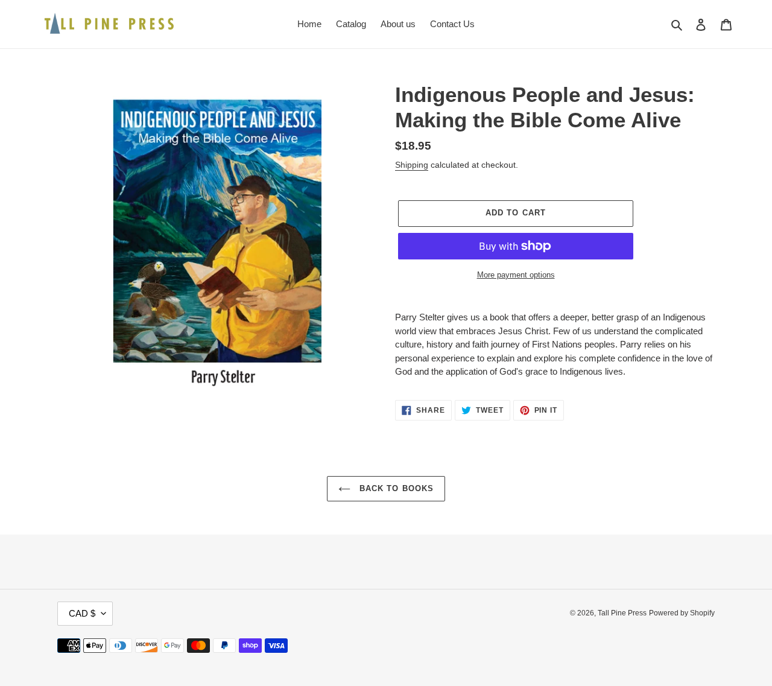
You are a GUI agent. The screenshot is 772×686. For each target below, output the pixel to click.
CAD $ (82, 613)
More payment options (516, 274)
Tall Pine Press (622, 613)
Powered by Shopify (682, 613)
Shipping (411, 165)
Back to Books (395, 488)
